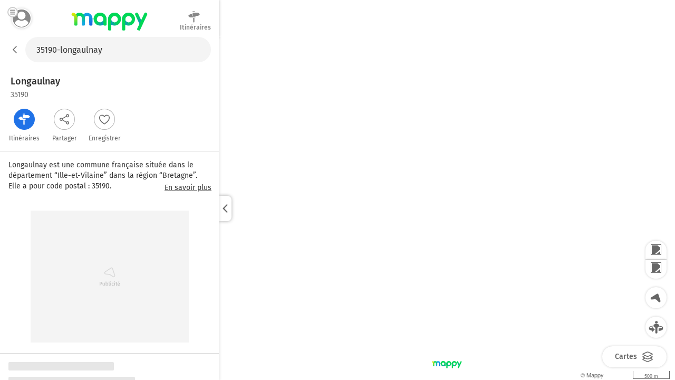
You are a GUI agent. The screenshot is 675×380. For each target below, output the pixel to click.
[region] (447, 208)
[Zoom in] (656, 250)
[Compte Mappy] (22, 18)
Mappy (109, 31)
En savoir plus (188, 188)
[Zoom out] (656, 269)
